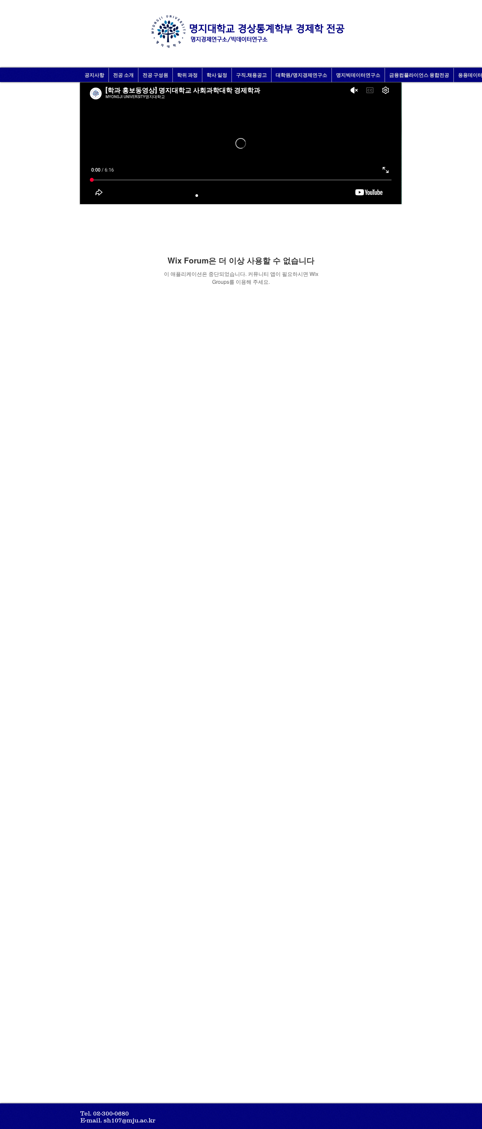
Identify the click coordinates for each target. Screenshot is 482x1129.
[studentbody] (276, 195)
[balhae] (267, 195)
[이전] (91, 143)
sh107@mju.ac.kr (129, 1120)
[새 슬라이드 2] (196, 195)
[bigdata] (241, 195)
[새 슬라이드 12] (214, 195)
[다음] (391, 143)
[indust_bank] (285, 195)
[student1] (250, 195)
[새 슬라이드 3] (223, 195)
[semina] (258, 195)
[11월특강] (232, 195)
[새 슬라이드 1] (205, 195)
